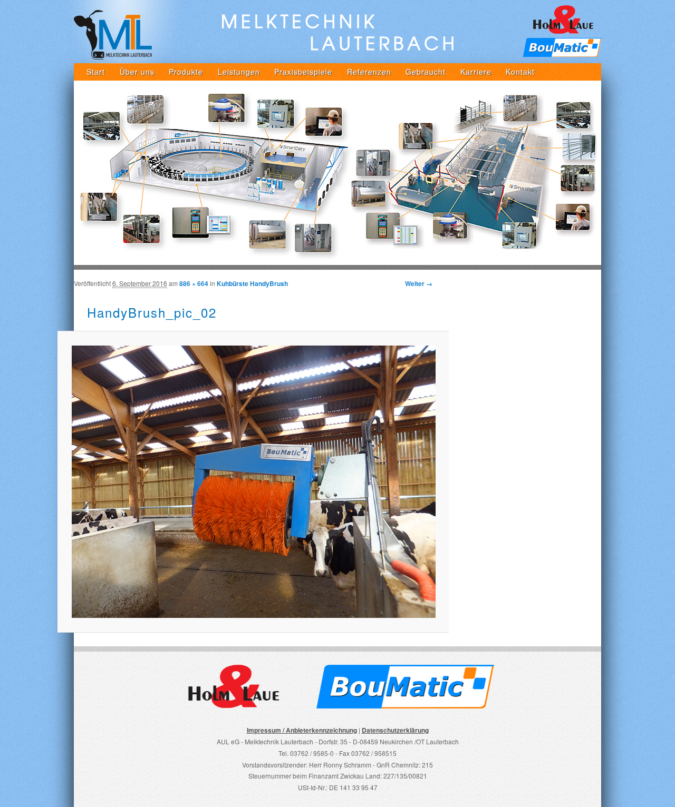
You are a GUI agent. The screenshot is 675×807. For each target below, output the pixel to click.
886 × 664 (193, 283)
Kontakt (520, 71)
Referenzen (369, 71)
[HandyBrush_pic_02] (253, 481)
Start (95, 71)
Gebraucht (426, 71)
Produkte (186, 71)
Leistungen (239, 71)
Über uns (137, 71)
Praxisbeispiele (303, 71)
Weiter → (418, 283)
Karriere (475, 71)
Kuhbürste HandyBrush (252, 283)
